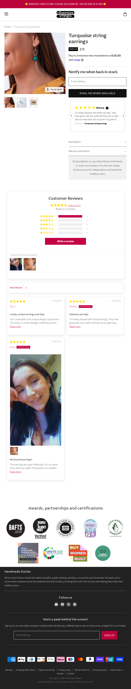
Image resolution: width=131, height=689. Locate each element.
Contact (70, 673)
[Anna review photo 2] (14, 451)
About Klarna (116, 670)
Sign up (109, 635)
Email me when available (97, 93)
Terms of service (82, 670)
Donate (60, 673)
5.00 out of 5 (74, 205)
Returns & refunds (47, 670)
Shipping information (25, 670)
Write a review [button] (65, 241)
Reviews (8, 670)
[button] (97, 115)
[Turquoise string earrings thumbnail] (9, 102)
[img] (17, 301)
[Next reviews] (123, 115)
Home (7, 26)
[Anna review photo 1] (35, 400)
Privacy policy (65, 670)
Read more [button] (15, 326)
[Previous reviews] (71, 115)
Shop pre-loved (100, 670)
